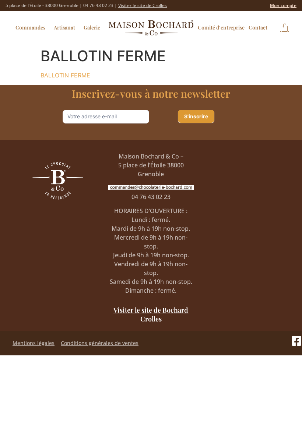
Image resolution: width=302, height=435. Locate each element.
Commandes (30, 27)
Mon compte (283, 5)
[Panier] (284, 27)
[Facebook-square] (296, 341)
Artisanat (64, 27)
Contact (258, 27)
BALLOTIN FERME (65, 75)
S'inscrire (196, 116)
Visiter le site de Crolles (142, 5)
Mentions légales (34, 343)
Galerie (92, 27)
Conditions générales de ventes (99, 343)
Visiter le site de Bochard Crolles (150, 314)
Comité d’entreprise (221, 27)
